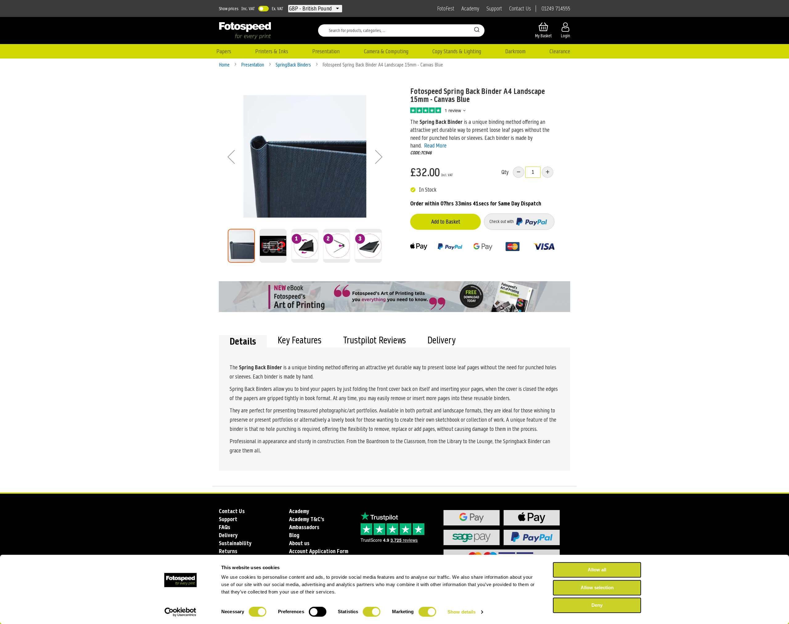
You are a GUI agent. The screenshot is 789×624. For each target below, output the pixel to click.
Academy (470, 8)
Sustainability (235, 543)
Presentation (253, 64)
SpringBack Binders (294, 64)
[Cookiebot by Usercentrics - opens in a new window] (180, 612)
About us (299, 543)
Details (243, 341)
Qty (505, 172)
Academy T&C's (306, 519)
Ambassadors (304, 527)
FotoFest (445, 8)
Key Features (299, 341)
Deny (597, 605)
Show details (462, 611)
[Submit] (476, 29)
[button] (311, 8)
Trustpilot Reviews (374, 341)
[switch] (317, 612)
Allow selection (597, 587)
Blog (294, 535)
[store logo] (245, 30)
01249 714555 (556, 8)
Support (494, 8)
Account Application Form (318, 551)
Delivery (441, 341)
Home (225, 64)
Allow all (597, 569)
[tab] (243, 341)
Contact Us (520, 8)
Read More (435, 145)
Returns (228, 551)
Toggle (263, 8)
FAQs (224, 527)
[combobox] (401, 30)
